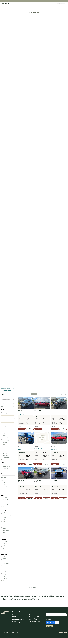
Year (2, 473)
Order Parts (14, 618)
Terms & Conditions (33, 619)
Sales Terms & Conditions (34, 621)
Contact (14, 621)
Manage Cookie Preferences (35, 623)
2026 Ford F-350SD (54, 445)
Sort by (57, 394)
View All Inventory (16, 611)
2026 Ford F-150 (21, 410)
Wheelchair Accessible (5, 424)
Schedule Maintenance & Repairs (19, 619)
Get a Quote (22, 428)
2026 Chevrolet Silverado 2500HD (40, 445)
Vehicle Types (3, 448)
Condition (3, 409)
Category (3, 433)
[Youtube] (66, 632)
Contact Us (58, 0)
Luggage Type (3, 510)
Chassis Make (3, 539)
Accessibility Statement (34, 616)
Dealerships (14, 614)
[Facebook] (61, 632)
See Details (30, 428)
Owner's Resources (33, 613)
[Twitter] (62, 632)
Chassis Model (4, 554)
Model (2, 495)
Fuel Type (3, 569)
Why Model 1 (15, 616)
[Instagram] (64, 632)
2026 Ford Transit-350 (22, 445)
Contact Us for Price (38, 448)
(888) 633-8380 (63, 0)
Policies (30, 614)
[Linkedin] (59, 632)
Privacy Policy (32, 618)
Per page (48, 394)
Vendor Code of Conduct (17, 623)
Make (2, 480)
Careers (30, 611)
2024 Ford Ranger (54, 480)
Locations (3, 524)
